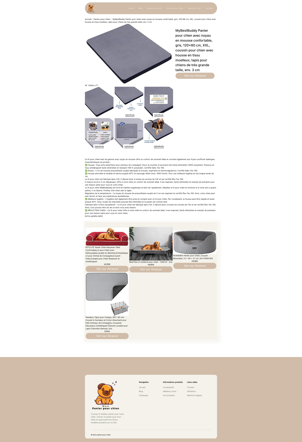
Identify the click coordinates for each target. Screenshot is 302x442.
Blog (140, 8)
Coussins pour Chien (174, 8)
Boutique (209, 8)
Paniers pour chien (154, 8)
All (86, 85)
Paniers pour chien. (102, 19)
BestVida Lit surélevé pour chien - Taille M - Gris (150, 262)
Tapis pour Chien (194, 8)
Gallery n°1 (93, 85)
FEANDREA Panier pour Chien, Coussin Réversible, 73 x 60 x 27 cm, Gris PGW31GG (193, 257)
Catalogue (143, 395)
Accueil (131, 8)
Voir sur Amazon (195, 75)
